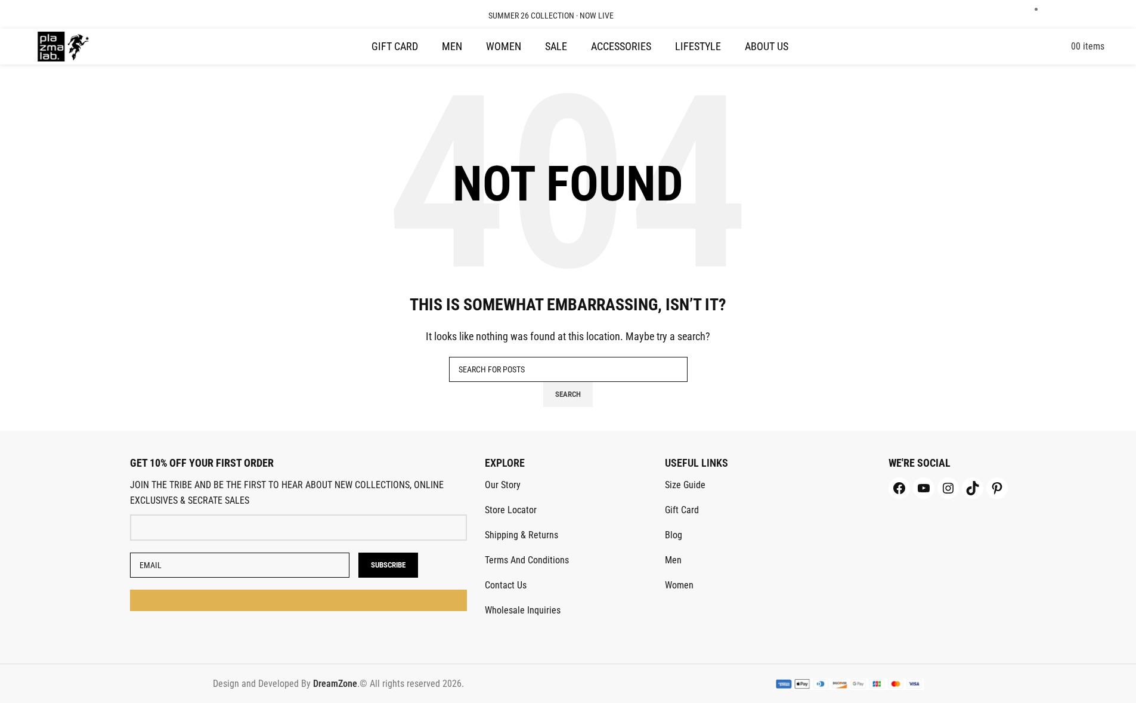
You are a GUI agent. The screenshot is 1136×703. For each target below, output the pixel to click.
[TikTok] (972, 488)
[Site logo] (63, 45)
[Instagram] (948, 488)
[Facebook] (899, 488)
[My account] (1067, 46)
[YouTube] (923, 488)
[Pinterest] (997, 488)
